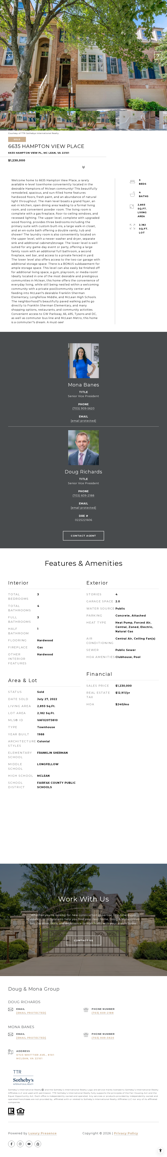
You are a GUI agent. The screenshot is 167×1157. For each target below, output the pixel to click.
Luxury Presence (42, 1133)
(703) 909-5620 (83, 408)
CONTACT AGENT (83, 535)
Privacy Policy (126, 1133)
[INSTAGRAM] (20, 1144)
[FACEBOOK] (11, 1144)
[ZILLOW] (38, 1144)
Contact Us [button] (83, 940)
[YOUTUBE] (29, 1144)
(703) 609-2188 (83, 495)
